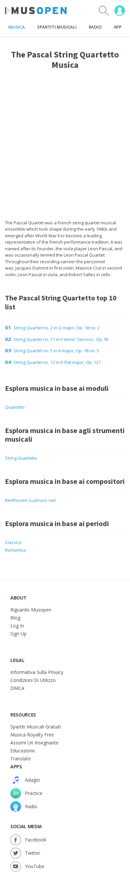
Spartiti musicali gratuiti (35, 726)
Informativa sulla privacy (36, 672)
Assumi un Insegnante (34, 742)
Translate (20, 758)
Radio (95, 27)
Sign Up (18, 633)
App (118, 27)
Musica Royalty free (32, 734)
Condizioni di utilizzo (33, 680)
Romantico (15, 550)
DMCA (17, 688)
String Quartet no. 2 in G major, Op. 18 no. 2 (57, 328)
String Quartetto (21, 458)
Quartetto (15, 407)
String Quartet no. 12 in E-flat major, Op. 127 (57, 362)
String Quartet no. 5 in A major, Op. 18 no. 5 (56, 351)
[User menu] (119, 10)
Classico (13, 542)
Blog (15, 617)
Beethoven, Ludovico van (30, 500)
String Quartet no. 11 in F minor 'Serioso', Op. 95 (61, 339)
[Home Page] (36, 10)
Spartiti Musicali (56, 27)
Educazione (22, 750)
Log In (17, 625)
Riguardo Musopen (30, 610)
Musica (16, 27)
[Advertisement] (65, 138)
